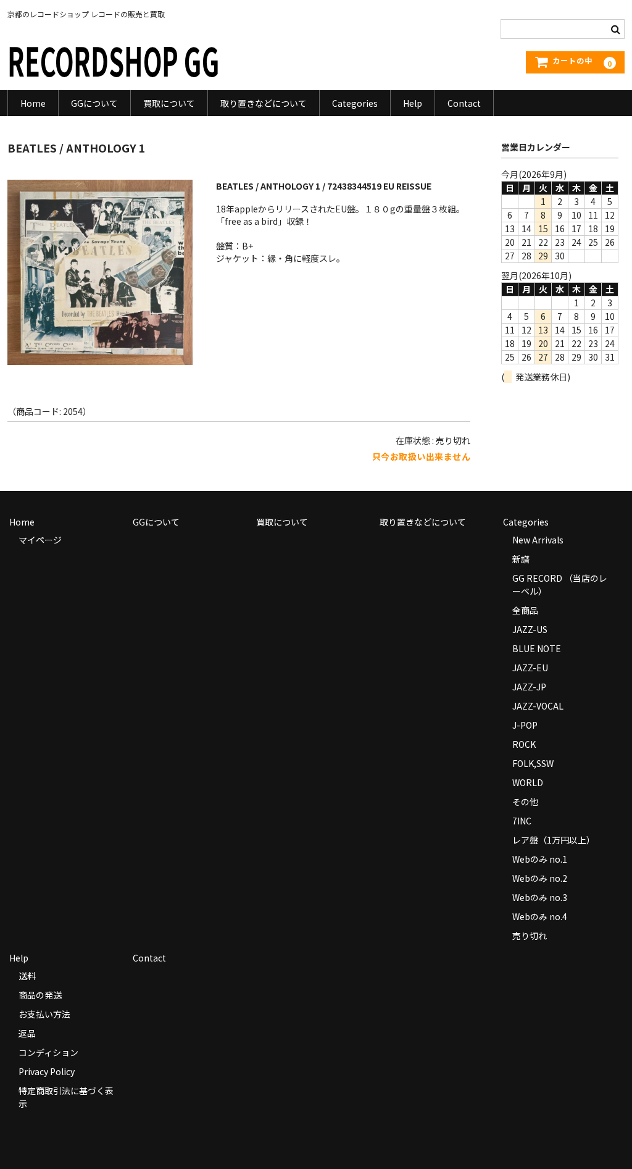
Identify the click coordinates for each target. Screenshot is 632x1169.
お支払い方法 (44, 1014)
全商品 (525, 610)
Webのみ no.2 (539, 878)
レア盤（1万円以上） (553, 840)
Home (33, 103)
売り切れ (529, 935)
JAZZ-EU (530, 667)
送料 (27, 976)
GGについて (94, 103)
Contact (464, 103)
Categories (355, 103)
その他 (525, 801)
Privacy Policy (47, 1071)
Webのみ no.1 (539, 859)
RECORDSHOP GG (113, 59)
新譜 (521, 559)
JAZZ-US (529, 629)
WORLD (527, 782)
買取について (169, 103)
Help (412, 103)
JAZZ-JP (529, 687)
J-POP (525, 725)
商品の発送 (40, 995)
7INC (521, 821)
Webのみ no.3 (539, 897)
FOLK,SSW (533, 763)
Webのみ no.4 (539, 916)
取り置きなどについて (263, 103)
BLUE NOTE (536, 648)
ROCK (524, 744)
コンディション (48, 1052)
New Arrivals (537, 540)
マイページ (40, 540)
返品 (27, 1033)
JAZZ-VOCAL (537, 706)
